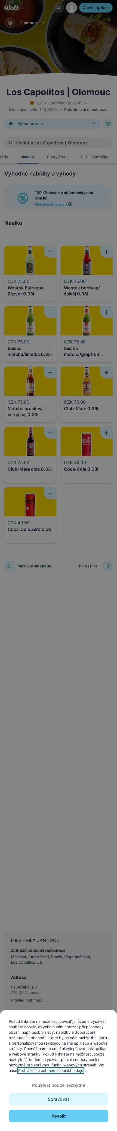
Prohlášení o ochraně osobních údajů (50, 1070)
